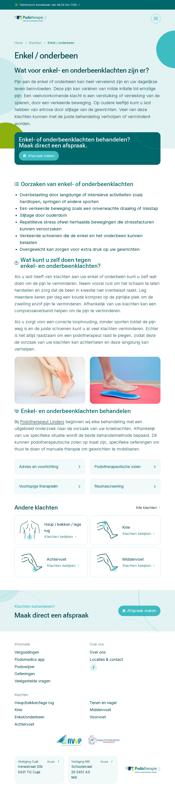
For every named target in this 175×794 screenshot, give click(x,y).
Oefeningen (25, 673)
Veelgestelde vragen (32, 681)
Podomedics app (30, 659)
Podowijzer (25, 666)
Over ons (98, 652)
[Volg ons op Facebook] (93, 667)
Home (19, 43)
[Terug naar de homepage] (31, 19)
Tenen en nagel (103, 702)
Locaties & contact (106, 659)
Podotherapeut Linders (42, 421)
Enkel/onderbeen (29, 717)
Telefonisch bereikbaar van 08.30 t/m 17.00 (48, 4)
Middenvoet (100, 709)
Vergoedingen (27, 652)
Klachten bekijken (58, 536)
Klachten (35, 43)
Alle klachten (146, 508)
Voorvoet (98, 717)
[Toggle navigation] (155, 18)
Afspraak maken (41, 156)
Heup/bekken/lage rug (34, 702)
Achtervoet (24, 724)
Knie (18, 709)
